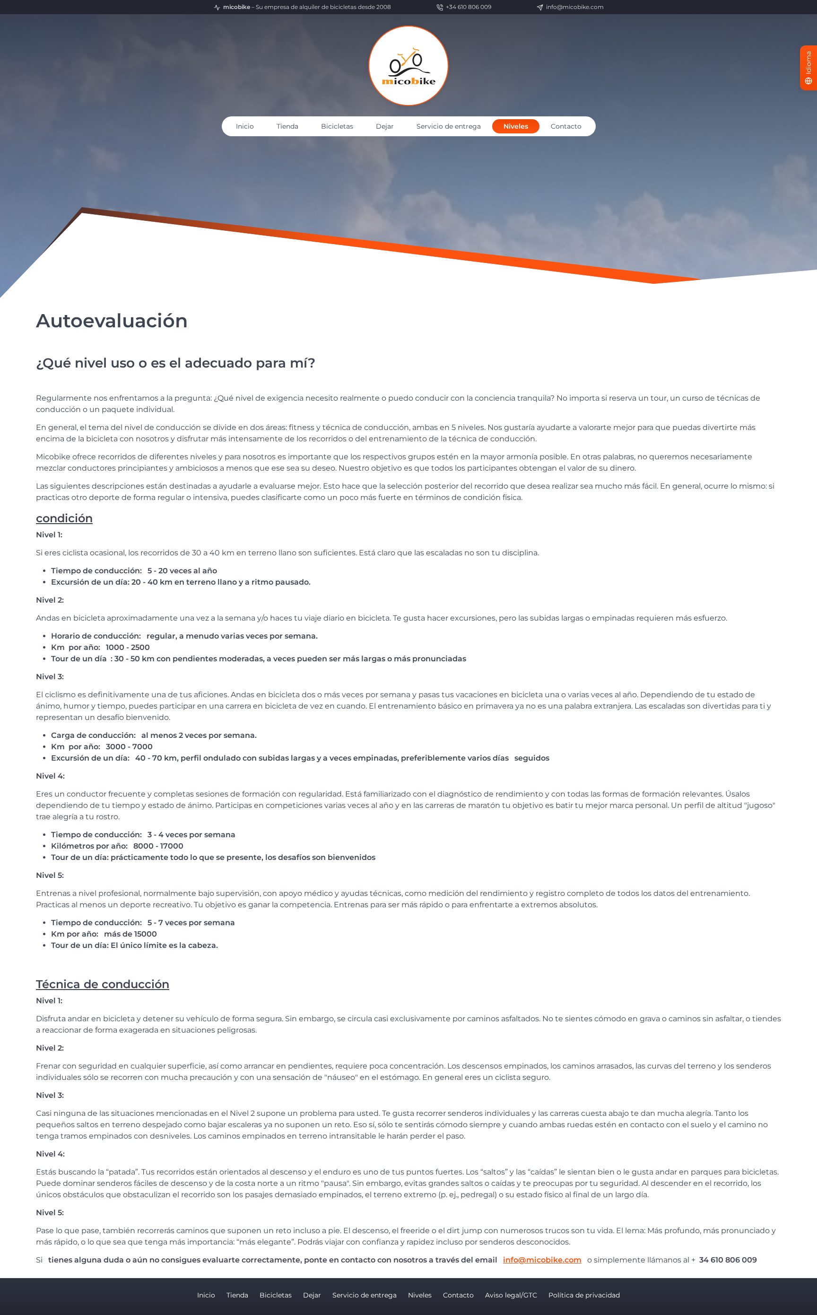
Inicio (245, 126)
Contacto (566, 126)
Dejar (385, 126)
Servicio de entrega (449, 126)
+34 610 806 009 (468, 6)
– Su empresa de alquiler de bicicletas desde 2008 (307, 6)
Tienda (287, 126)
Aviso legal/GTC (511, 1295)
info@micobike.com (575, 6)
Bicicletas (337, 126)
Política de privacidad (584, 1295)
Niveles (516, 126)
